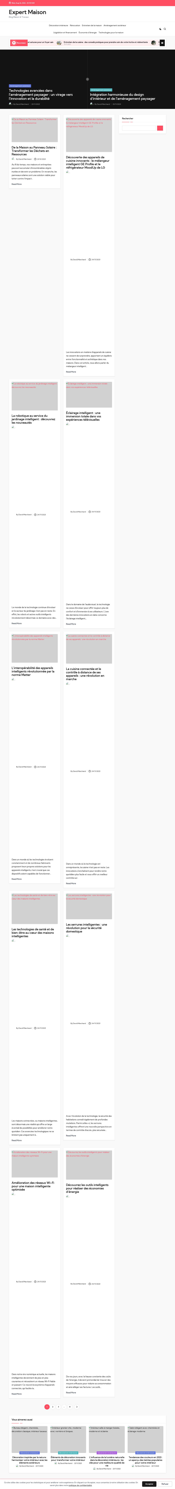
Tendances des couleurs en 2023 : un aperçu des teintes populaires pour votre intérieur (145, 1460)
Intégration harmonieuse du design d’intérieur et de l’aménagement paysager (122, 96)
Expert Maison (27, 12)
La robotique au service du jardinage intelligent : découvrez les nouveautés (33, 419)
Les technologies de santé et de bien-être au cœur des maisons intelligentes (33, 932)
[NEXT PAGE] (76, 1407)
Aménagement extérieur (20, 86)
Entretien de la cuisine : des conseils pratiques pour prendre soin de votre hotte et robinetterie (70, 42)
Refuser (165, 1484)
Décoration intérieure (29, 1453)
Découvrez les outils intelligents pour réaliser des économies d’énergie (87, 1188)
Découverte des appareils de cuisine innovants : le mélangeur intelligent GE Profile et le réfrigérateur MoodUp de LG (87, 162)
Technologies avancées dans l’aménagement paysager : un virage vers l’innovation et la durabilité (41, 94)
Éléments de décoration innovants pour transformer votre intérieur (68, 1458)
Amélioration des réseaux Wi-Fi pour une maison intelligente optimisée (33, 1186)
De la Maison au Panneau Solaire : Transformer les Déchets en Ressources (34, 151)
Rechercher (127, 118)
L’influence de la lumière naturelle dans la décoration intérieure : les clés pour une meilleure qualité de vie (106, 1461)
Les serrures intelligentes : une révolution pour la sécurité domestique (86, 928)
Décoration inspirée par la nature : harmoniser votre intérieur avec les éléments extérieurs (29, 1460)
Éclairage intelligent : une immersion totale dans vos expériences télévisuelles (83, 416)
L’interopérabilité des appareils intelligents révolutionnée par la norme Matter (33, 671)
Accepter (149, 1484)
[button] (76, 1407)
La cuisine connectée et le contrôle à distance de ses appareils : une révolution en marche (85, 674)
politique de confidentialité (80, 1485)
